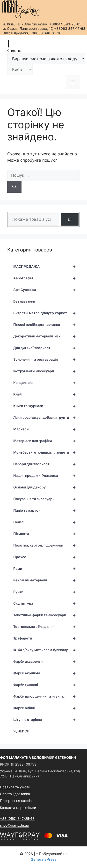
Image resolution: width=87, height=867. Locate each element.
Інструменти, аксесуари (44, 371)
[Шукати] (14, 187)
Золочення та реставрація (44, 359)
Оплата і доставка (15, 794)
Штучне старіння (44, 719)
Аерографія (44, 278)
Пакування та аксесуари (44, 499)
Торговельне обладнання (44, 627)
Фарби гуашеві (44, 685)
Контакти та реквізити (18, 808)
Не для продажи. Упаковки (44, 476)
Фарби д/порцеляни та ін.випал (44, 696)
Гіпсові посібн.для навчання (44, 324)
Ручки (44, 592)
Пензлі (44, 522)
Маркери (44, 429)
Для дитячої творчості (44, 348)
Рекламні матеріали (44, 580)
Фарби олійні (44, 708)
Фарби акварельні (44, 661)
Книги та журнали (44, 406)
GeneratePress (44, 859)
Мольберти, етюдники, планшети (44, 452)
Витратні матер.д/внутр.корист (44, 313)
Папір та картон (44, 510)
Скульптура (44, 603)
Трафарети (44, 638)
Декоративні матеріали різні (44, 336)
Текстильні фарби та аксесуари (44, 615)
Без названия (24, 301)
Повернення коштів (16, 801)
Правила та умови (15, 787)
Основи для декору (44, 487)
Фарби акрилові (44, 673)
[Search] (70, 219)
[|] (21, 9)
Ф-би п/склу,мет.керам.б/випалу (44, 650)
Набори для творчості (44, 464)
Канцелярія (44, 383)
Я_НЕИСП (21, 731)
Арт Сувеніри (44, 290)
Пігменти (44, 534)
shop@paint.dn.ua (14, 825)
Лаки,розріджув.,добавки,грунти (44, 417)
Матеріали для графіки (44, 441)
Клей (44, 394)
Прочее (44, 557)
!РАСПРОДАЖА (44, 266)
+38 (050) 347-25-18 (17, 818)
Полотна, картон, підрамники (44, 545)
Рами (44, 568)
